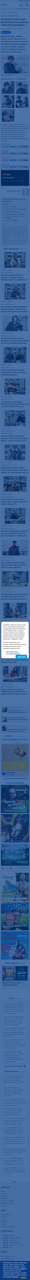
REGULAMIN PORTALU (12, 652)
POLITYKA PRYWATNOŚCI (13, 654)
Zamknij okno (21, 657)
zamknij (23, 1277)
